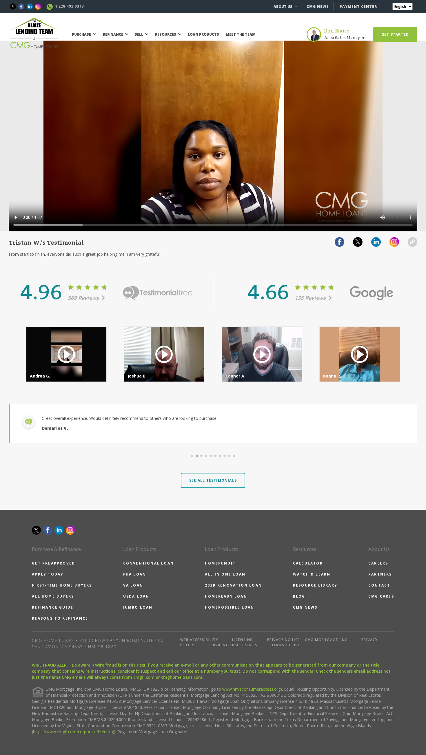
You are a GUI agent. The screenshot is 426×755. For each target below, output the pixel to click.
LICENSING (242, 639)
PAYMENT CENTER (358, 6)
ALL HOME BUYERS (53, 596)
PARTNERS (380, 574)
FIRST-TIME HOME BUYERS (62, 585)
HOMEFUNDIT (220, 563)
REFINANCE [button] (113, 34)
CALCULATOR (308, 563)
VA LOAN (133, 585)
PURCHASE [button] (82, 34)
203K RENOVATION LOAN (233, 585)
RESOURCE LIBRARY (315, 585)
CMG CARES (381, 596)
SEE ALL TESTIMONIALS (213, 480)
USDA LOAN (136, 596)
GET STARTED (395, 34)
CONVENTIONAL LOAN (148, 563)
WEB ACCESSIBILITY (199, 639)
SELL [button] (139, 34)
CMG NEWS (318, 6)
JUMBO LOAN (138, 607)
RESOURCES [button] (166, 34)
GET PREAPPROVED (53, 563)
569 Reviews (84, 297)
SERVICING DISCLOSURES (233, 645)
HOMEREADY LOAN (226, 596)
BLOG (299, 596)
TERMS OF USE (285, 645)
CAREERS (378, 563)
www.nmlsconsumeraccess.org (251, 689)
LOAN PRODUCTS (203, 34)
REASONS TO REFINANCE (60, 618)
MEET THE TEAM (241, 34)
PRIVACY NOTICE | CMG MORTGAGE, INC (307, 639)
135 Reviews (311, 297)
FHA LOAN (134, 574)
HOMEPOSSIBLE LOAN (229, 607)
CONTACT (379, 585)
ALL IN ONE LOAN (225, 574)
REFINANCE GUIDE (52, 607)
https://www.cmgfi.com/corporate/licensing (73, 731)
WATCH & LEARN (312, 574)
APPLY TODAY (47, 574)
